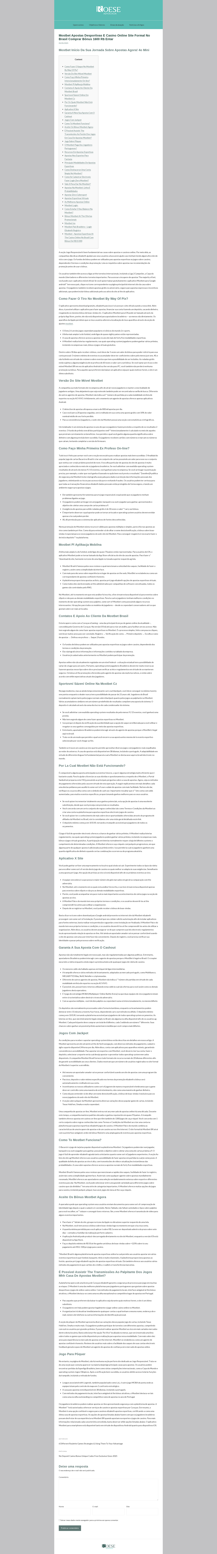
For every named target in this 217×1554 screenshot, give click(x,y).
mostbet (69, 323)
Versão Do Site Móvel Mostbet (78, 73)
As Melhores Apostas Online (77, 202)
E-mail (95, 1506)
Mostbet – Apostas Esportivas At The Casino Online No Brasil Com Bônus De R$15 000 (79, 237)
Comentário (63, 1477)
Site (128, 1506)
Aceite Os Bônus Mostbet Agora (79, 127)
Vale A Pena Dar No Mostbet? (78, 184)
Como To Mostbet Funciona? (77, 123)
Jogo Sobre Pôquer (73, 141)
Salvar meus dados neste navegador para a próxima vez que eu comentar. (89, 1520)
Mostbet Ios (70, 223)
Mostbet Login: (71, 205)
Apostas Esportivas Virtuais (77, 198)
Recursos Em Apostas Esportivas (79, 152)
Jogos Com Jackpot (73, 120)
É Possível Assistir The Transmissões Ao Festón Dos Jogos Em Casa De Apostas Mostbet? (80, 134)
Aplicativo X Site (72, 109)
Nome (61, 1506)
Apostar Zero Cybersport (76, 194)
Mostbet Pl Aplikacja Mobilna (77, 84)
